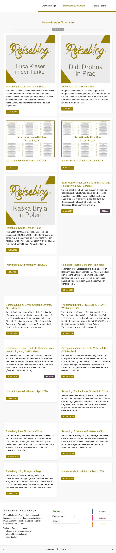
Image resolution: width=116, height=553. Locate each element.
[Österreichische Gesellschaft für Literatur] (65, 521)
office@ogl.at (11, 537)
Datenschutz (65, 549)
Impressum (50, 549)
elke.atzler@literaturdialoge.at (18, 531)
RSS (102, 524)
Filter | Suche (58, 29)
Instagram (102, 518)
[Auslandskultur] (63, 516)
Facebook (102, 512)
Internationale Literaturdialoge (15, 6)
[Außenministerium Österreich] (67, 511)
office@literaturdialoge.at (16, 534)
